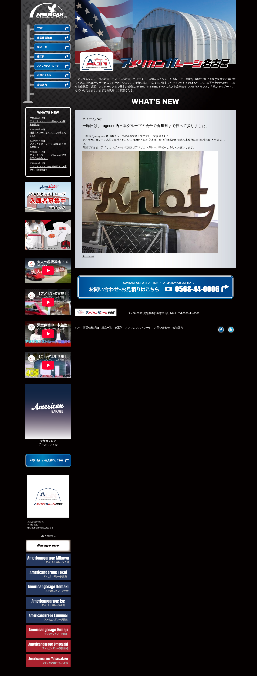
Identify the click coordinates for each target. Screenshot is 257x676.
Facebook (88, 256)
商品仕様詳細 (91, 327)
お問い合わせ (162, 327)
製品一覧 (106, 327)
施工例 (118, 327)
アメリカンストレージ (138, 327)
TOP (77, 327)
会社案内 (178, 327)
